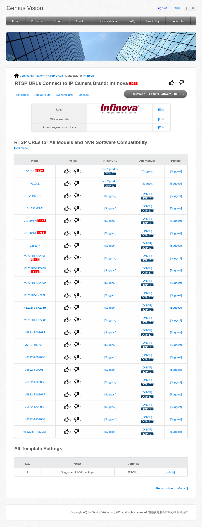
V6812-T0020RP (34, 344)
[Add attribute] (42, 94)
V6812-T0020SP (35, 357)
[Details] (170, 472)
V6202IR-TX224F (35, 295)
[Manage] (84, 94)
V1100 (30, 171)
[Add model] (21, 147)
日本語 (176, 8)
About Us (81, 21)
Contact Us (177, 21)
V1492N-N (34, 196)
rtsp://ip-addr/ (109, 169)
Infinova (88, 75)
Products (36, 21)
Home (15, 21)
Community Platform (32, 75)
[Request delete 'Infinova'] (171, 488)
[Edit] (161, 109)
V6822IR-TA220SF (35, 431)
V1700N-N (30, 220)
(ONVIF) (147, 193)
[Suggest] (147, 171)
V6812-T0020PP (35, 332)
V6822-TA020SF (35, 394)
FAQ (131, 21)
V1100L (35, 183)
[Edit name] (22, 94)
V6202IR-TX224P (35, 320)
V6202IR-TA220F (35, 255)
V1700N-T (30, 233)
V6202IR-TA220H (35, 268)
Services (59, 21)
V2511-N (35, 245)
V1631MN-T (35, 208)
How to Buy (152, 21)
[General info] (64, 94)
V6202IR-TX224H (35, 307)
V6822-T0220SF (35, 382)
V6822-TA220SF (35, 406)
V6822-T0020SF (35, 369)
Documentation (108, 21)
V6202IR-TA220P (35, 282)
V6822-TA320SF (35, 419)
